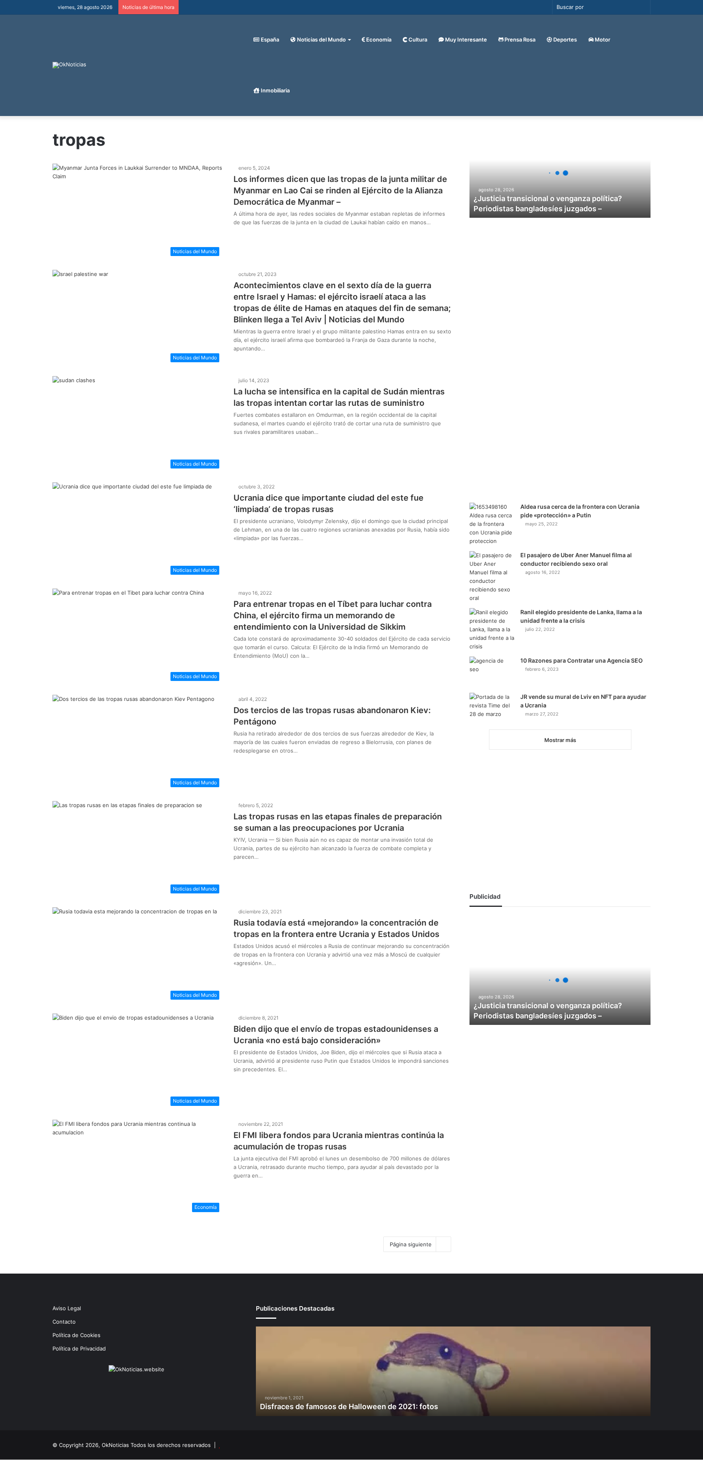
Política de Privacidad (79, 1348)
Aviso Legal (66, 1308)
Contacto (64, 1321)
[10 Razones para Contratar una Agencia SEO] (491, 672)
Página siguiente (411, 1244)
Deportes (564, 39)
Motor (602, 39)
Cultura (417, 39)
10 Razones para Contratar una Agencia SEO (581, 660)
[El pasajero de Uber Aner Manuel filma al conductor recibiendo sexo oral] (491, 576)
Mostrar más (560, 740)
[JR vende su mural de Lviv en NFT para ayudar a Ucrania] (491, 708)
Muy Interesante (465, 39)
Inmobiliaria (275, 90)
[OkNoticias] (69, 65)
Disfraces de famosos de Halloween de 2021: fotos (349, 1406)
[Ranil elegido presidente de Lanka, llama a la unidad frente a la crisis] (491, 629)
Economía (378, 39)
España (269, 39)
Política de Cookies (76, 1335)
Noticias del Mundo (321, 39)
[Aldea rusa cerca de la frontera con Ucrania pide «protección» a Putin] (491, 524)
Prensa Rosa (519, 39)
